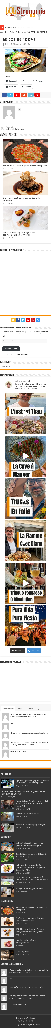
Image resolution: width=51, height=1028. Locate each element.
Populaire (29, 709)
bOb (6, 44)
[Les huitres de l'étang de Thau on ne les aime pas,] (25, 413)
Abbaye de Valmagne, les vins (29, 888)
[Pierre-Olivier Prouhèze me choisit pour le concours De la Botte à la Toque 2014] (7, 804)
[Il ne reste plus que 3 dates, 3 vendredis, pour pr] (25, 498)
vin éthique (6, 367)
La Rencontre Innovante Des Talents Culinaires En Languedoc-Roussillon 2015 (31, 867)
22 (27, 786)
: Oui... (12, 724)
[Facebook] (18, 320)
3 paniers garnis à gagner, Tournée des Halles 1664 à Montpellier (32, 781)
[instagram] (38, 320)
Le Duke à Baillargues (16, 32)
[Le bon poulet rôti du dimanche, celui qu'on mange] (25, 540)
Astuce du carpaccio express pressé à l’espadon (25, 166)
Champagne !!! (10, 27)
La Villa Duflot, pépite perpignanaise (26, 941)
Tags (38, 709)
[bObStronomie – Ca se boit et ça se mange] (25, 11)
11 (29, 809)
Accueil (3, 32)
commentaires (8, 709)
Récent (19, 709)
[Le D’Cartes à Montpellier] (7, 816)
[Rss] (13, 320)
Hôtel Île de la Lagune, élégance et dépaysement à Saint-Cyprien (19, 233)
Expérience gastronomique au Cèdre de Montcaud (30, 919)
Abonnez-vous (10, 349)
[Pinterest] (28, 320)
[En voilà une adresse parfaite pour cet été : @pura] (25, 625)
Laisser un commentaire (14, 46)
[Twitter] (23, 320)
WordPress (30, 1018)
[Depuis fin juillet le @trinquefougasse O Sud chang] (25, 583)
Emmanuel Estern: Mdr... (19, 752)
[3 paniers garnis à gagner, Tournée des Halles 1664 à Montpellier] (7, 783)
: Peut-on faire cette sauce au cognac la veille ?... (29, 733)
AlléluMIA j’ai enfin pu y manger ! (31, 824)
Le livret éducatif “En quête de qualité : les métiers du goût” (29, 844)
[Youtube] (33, 320)
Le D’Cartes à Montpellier (28, 813)
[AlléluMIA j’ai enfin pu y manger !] (7, 827)
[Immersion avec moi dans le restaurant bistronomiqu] (25, 456)
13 (14, 797)
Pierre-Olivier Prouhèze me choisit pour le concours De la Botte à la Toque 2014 (32, 803)
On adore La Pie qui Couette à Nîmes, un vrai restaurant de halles (32, 878)
